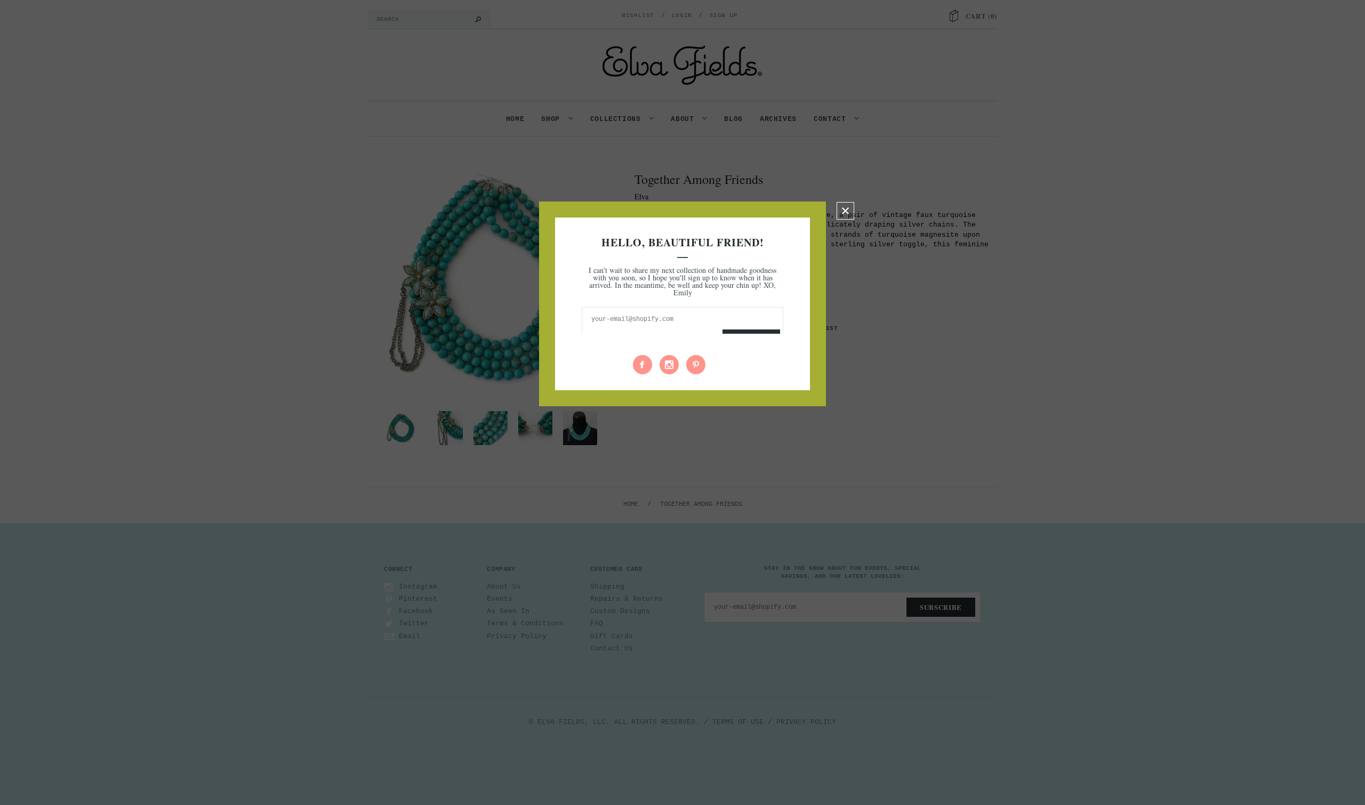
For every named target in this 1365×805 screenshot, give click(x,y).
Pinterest (695, 364)
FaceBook (642, 364)
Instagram (669, 364)
